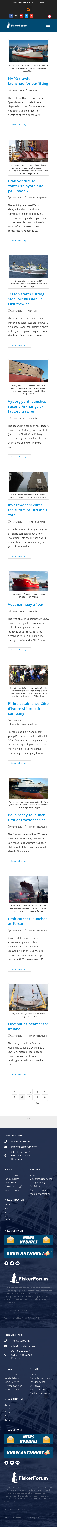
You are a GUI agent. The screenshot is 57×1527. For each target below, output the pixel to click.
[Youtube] (21, 16)
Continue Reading (21, 124)
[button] (28, 9)
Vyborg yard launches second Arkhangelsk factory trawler (27, 406)
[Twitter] (26, 16)
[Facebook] (11, 16)
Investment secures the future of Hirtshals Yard (28, 509)
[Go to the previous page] (14, 1091)
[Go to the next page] (45, 1103)
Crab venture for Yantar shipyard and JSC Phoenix (25, 185)
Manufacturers (18, 724)
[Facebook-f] (6, 1263)
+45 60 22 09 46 (37, 2)
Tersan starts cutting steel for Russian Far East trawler (26, 298)
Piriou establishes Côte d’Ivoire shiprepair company (28, 708)
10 (37, 1103)
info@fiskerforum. (20, 2)
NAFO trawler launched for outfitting (28, 81)
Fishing (31, 197)
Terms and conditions (13, 1318)
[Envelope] (31, 16)
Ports (30, 521)
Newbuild (33, 90)
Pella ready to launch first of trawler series (26, 817)
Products (32, 724)
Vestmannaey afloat (26, 604)
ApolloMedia (25, 1310)
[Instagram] (16, 16)
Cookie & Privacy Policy (31, 1318)
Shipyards (42, 197)
